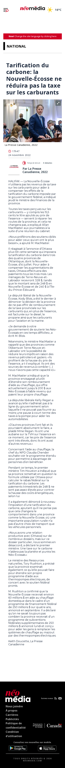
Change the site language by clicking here (32, 36)
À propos (11, 710)
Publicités (12, 719)
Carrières (12, 715)
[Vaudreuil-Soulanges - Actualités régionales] (32, 7)
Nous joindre (14, 706)
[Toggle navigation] (6, 10)
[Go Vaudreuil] (17, 695)
